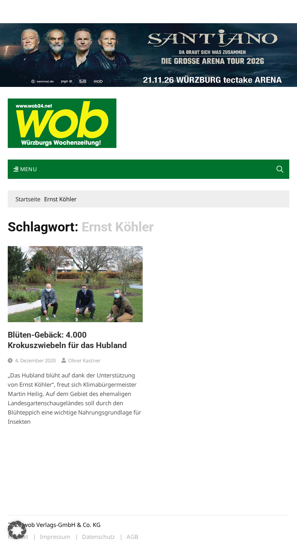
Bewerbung (21, 16)
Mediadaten (22, 7)
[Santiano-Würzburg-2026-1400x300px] (148, 54)
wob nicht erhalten (61, 7)
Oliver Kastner (84, 360)
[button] (280, 169)
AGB (132, 537)
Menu (27, 169)
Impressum (122, 7)
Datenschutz (98, 537)
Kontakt (96, 7)
